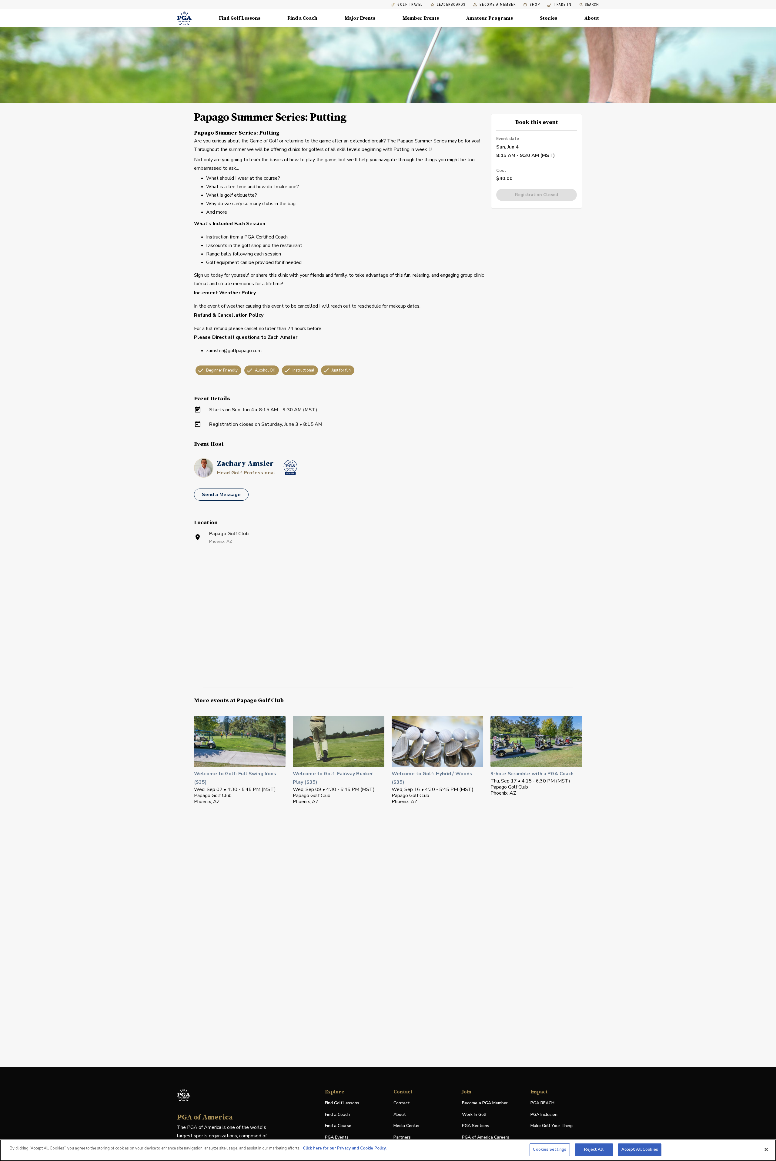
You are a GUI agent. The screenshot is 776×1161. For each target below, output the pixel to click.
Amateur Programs (489, 18)
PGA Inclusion (543, 1114)
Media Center (406, 1126)
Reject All (593, 1149)
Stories (548, 18)
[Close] (766, 1149)
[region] (388, 1150)
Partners (402, 1137)
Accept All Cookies (639, 1149)
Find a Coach (302, 18)
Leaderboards (451, 5)
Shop (531, 5)
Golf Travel (410, 5)
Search (592, 4)
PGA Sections (475, 1126)
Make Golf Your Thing (551, 1126)
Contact (401, 1103)
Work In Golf (474, 1114)
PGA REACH (542, 1103)
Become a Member (498, 5)
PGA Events (337, 1137)
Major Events (360, 18)
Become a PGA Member (485, 1103)
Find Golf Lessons (239, 18)
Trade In (559, 5)
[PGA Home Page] (184, 18)
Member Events (421, 18)
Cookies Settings (549, 1149)
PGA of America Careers (485, 1137)
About (591, 18)
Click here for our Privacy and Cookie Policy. (344, 1148)
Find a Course (338, 1126)
